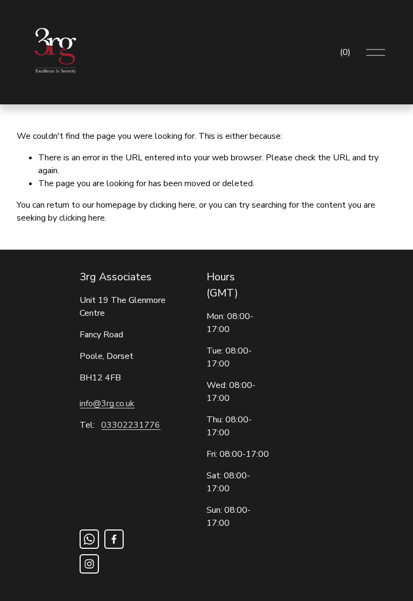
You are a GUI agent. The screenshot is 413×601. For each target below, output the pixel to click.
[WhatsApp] (89, 539)
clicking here (172, 205)
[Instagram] (89, 564)
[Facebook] (114, 539)
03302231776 (130, 425)
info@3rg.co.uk (107, 403)
